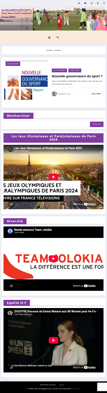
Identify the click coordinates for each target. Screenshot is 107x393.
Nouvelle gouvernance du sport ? (77, 76)
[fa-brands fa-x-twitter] (104, 3)
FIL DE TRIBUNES (59, 70)
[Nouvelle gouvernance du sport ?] (26, 82)
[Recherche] (57, 37)
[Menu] (49, 37)
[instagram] (91, 3)
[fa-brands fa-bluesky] (85, 3)
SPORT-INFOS (74, 70)
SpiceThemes (75, 389)
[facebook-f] (98, 3)
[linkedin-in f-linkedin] (79, 3)
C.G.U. (61, 385)
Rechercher (18, 116)
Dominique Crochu (64, 94)
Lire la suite (96, 94)
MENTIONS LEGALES (48, 385)
